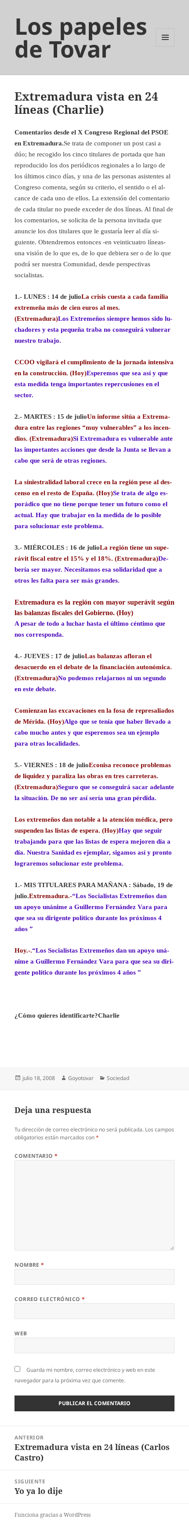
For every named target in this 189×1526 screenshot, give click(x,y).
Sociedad (118, 1078)
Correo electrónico (50, 1299)
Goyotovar (81, 1078)
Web (21, 1333)
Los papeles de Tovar (81, 37)
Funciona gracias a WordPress (53, 1515)
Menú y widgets (165, 46)
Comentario (36, 1156)
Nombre (29, 1265)
